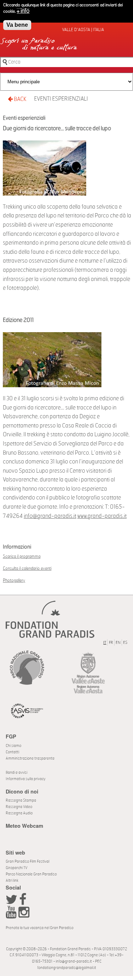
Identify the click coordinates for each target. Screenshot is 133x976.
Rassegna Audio (19, 813)
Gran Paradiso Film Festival (27, 861)
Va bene (17, 25)
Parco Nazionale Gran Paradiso (31, 874)
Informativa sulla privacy (25, 779)
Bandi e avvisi (16, 772)
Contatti (12, 752)
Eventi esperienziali (61, 99)
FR (111, 643)
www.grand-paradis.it (102, 516)
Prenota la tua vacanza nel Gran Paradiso (39, 928)
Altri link (12, 880)
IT (104, 643)
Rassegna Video (19, 807)
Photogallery (14, 580)
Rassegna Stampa (21, 800)
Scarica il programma (21, 556)
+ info (23, 11)
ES (125, 643)
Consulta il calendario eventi (27, 568)
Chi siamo (13, 746)
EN (118, 643)
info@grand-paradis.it (50, 516)
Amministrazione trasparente (30, 758)
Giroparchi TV (16, 868)
